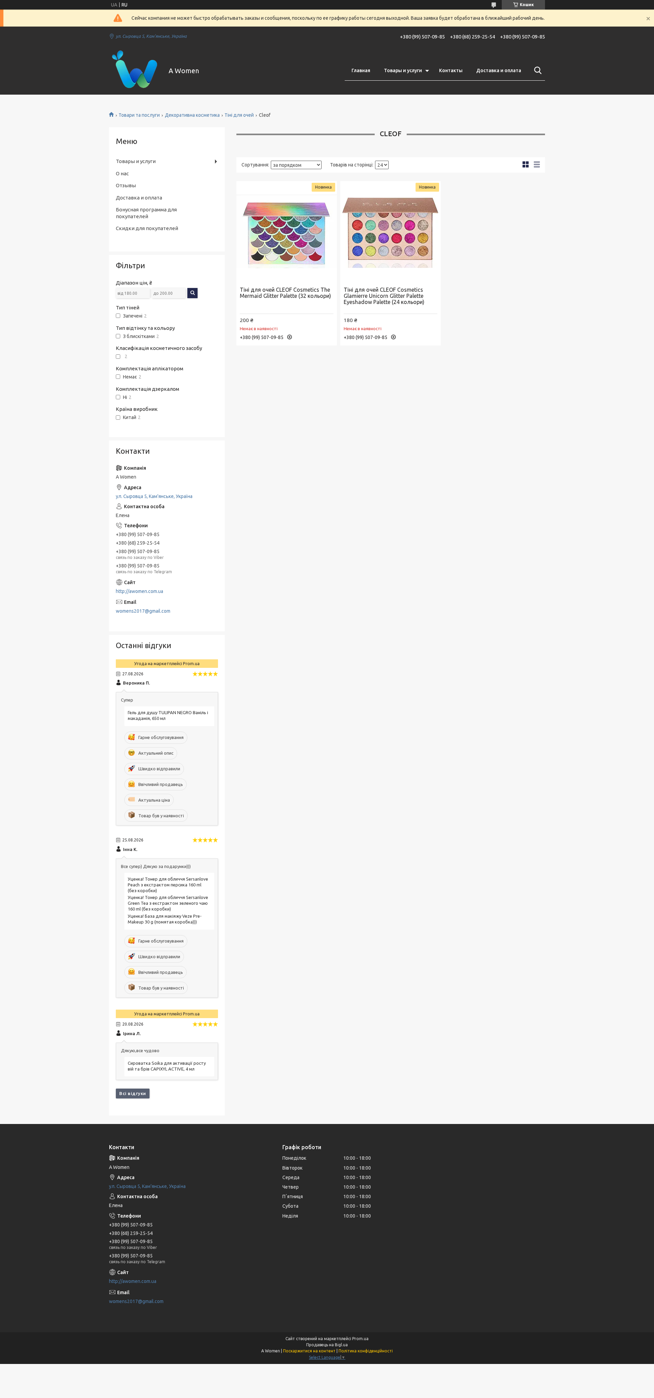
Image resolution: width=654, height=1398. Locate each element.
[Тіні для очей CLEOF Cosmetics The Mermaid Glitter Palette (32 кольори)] (286, 231)
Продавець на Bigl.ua (327, 1345)
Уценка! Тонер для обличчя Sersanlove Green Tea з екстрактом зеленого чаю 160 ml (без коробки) (168, 903)
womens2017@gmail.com (143, 611)
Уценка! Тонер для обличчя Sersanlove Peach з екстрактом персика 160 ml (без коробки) (168, 885)
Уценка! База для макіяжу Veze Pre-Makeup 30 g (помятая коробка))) (165, 919)
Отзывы (126, 185)
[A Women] (134, 70)
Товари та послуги (139, 115)
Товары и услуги (403, 70)
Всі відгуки (132, 1093)
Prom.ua (360, 1338)
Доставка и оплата (498, 70)
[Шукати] (536, 70)
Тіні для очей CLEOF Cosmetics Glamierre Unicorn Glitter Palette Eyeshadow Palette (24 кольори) (384, 296)
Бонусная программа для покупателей (146, 213)
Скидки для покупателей (147, 228)
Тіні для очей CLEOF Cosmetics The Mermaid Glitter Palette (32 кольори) (285, 293)
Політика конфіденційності (366, 1351)
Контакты (451, 70)
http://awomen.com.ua (139, 591)
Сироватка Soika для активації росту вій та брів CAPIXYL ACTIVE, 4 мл (167, 1066)
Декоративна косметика (192, 115)
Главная (361, 70)
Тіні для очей (239, 115)
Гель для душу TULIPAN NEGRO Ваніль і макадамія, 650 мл (168, 715)
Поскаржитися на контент (309, 1351)
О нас (122, 173)
